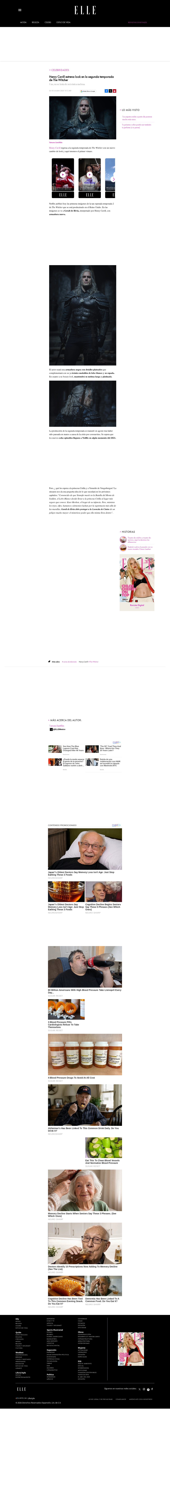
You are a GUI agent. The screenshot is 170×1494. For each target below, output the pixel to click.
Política (50, 1374)
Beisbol (50, 1334)
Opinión (81, 1325)
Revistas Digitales (137, 22)
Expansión (51, 1350)
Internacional (53, 1359)
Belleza (35, 22)
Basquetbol (52, 1339)
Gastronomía (22, 1355)
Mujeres (50, 1368)
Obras (49, 1363)
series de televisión (70, 662)
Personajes (20, 1361)
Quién (18, 1332)
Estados (81, 1323)
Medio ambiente (85, 1363)
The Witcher (94, 662)
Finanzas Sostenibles (87, 1372)
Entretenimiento (23, 1377)
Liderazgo (82, 1352)
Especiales (82, 1357)
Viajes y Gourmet (23, 1346)
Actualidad (83, 1350)
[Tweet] (110, 91)
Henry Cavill (55, 147)
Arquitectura (84, 1341)
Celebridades (60, 70)
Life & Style (21, 1372)
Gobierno (51, 1377)
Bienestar (20, 1364)
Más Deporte (52, 1341)
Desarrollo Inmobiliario (89, 1336)
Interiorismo (84, 1343)
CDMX (80, 1321)
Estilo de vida (63, 22)
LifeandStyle (52, 1370)
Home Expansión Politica (58, 1354)
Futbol (50, 1332)
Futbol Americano (55, 1336)
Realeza (19, 1337)
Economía (51, 1357)
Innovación (83, 1375)
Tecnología (52, 1361)
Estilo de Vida (22, 1366)
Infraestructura (85, 1339)
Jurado (19, 1368)
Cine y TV (50, 1321)
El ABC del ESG (84, 1377)
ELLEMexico (139, 1389)
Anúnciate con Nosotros (140, 1399)
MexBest (19, 1352)
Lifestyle (50, 1343)
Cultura (19, 1348)
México (50, 1379)
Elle (17, 1319)
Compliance (121, 1399)
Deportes (51, 1319)
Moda (23, 22)
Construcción (84, 1334)
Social (81, 1366)
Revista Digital (137, 605)
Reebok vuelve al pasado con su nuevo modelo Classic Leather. (140, 548)
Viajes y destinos (23, 1359)
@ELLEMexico (59, 729)
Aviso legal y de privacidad (101, 1399)
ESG (48, 1366)
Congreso (82, 1319)
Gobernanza (83, 1368)
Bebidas (19, 1357)
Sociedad (82, 1327)
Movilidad (82, 1370)
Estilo (18, 1375)
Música (50, 1323)
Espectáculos (22, 1335)
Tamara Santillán (56, 725)
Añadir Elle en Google (89, 91)
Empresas (51, 1352)
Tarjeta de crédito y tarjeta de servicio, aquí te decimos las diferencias (139, 540)
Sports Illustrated (55, 1330)
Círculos (20, 1339)
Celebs (48, 22)
